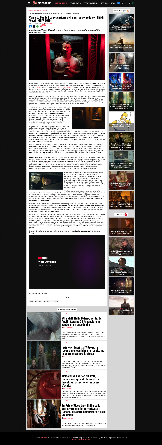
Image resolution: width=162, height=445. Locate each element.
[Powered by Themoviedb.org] (133, 3)
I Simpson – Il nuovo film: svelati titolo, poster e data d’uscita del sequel (121, 125)
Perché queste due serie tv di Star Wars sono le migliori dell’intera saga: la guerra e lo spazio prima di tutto (121, 86)
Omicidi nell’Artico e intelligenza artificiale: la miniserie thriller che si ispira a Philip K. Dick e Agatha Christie (121, 204)
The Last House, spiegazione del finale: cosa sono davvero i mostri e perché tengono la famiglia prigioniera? (121, 165)
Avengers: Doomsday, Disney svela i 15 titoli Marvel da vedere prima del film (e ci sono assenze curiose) (121, 106)
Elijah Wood (38, 301)
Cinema (35, 10)
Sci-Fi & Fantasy (75, 3)
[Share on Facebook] (30, 27)
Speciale (121, 230)
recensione (55, 301)
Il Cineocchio (44, 438)
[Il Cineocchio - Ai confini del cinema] (42, 3)
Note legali (87, 440)
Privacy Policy (81, 440)
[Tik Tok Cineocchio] (129, 3)
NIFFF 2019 (47, 301)
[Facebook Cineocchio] (118, 3)
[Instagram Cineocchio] (125, 3)
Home (30, 10)
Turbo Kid (37, 87)
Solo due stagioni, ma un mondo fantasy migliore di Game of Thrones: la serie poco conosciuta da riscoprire (121, 67)
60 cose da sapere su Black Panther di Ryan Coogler (121, 311)
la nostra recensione (54, 163)
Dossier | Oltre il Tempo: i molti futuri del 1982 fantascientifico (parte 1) (121, 291)
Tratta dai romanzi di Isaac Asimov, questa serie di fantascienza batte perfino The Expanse (121, 27)
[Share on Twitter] (34, 27)
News (112, 3)
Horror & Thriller (60, 3)
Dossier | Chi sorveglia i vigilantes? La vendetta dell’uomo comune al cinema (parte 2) (121, 253)
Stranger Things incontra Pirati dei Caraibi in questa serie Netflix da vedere (121, 46)
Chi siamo (74, 440)
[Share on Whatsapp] (37, 27)
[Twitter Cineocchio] (121, 3)
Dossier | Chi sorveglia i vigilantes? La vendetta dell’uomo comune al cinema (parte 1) (121, 272)
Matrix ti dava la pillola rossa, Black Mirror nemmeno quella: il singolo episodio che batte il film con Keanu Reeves (121, 146)
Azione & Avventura (91, 3)
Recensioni (104, 3)
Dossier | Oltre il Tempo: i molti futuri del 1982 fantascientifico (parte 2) (121, 232)
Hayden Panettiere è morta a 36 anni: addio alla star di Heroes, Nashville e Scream (121, 185)
